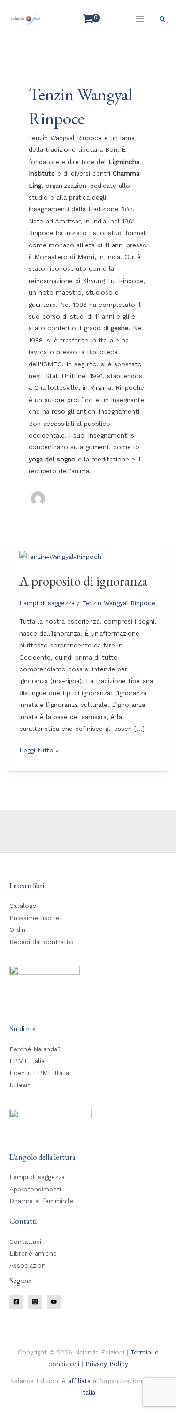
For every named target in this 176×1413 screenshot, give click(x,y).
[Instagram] (35, 1302)
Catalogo (23, 905)
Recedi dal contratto (41, 941)
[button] (163, 19)
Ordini (18, 929)
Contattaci (25, 1241)
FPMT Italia (27, 1060)
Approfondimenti (35, 1189)
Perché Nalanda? (35, 1049)
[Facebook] (16, 1302)
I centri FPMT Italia (39, 1073)
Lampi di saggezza (47, 603)
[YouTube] (54, 1302)
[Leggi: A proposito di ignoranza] (60, 556)
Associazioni (28, 1265)
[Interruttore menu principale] (140, 18)
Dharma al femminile (41, 1201)
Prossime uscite (34, 918)
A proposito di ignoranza (83, 581)
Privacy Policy (106, 1364)
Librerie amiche (33, 1253)
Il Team (20, 1084)
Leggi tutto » (39, 749)
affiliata (79, 1380)
